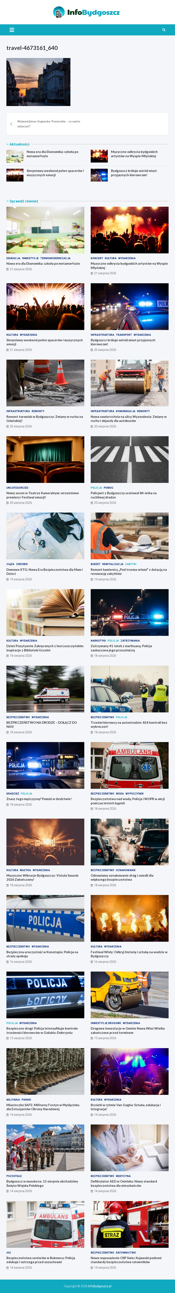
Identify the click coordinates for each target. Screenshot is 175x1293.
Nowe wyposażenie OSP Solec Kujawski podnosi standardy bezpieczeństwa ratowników (126, 1260)
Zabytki (130, 564)
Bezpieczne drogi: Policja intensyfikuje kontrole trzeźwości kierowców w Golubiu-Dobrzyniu (42, 1030)
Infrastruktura (102, 334)
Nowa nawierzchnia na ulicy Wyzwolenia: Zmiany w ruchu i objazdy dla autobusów (129, 419)
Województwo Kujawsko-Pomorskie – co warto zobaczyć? (48, 123)
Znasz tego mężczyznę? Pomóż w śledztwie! (39, 799)
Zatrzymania (130, 640)
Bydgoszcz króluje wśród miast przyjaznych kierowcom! (134, 173)
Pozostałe (14, 1176)
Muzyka (25, 870)
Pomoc (109, 487)
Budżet (96, 564)
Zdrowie (22, 564)
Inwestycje (30, 258)
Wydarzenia (127, 258)
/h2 (8, 1252)
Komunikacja (125, 411)
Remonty (38, 411)
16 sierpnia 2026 (21, 961)
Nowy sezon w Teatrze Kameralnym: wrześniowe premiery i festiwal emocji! (42, 495)
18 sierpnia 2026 (21, 655)
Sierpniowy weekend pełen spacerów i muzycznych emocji (55, 173)
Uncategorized (17, 487)
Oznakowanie (126, 870)
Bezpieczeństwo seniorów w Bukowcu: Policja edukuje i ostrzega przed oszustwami (40, 1260)
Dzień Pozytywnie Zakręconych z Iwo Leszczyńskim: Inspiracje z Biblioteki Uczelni (45, 648)
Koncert (97, 258)
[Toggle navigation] (11, 29)
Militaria (13, 1099)
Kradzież (12, 793)
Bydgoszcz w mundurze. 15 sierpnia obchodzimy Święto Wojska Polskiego (42, 1183)
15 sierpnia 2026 (21, 1038)
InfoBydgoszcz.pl (99, 1286)
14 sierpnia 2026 (21, 1114)
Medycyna (123, 1176)
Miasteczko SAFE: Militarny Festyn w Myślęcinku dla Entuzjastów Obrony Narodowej (42, 1107)
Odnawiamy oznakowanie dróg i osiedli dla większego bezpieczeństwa (122, 877)
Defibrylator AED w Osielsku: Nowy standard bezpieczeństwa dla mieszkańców (124, 1183)
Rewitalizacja (112, 564)
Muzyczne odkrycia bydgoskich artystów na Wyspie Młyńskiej (134, 154)
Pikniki (26, 1099)
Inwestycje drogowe (106, 1023)
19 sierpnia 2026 (21, 579)
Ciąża (10, 564)
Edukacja (13, 258)
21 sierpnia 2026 (21, 269)
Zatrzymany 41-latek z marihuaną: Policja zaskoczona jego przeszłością (121, 648)
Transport (124, 334)
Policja (96, 487)
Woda (120, 793)
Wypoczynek (134, 793)
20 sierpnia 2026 (105, 350)
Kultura (111, 258)
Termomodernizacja (55, 258)
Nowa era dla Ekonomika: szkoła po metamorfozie (43, 263)
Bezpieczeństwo (18, 717)
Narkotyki (98, 640)
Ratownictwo (126, 1252)
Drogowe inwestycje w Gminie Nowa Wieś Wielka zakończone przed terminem (128, 1030)
